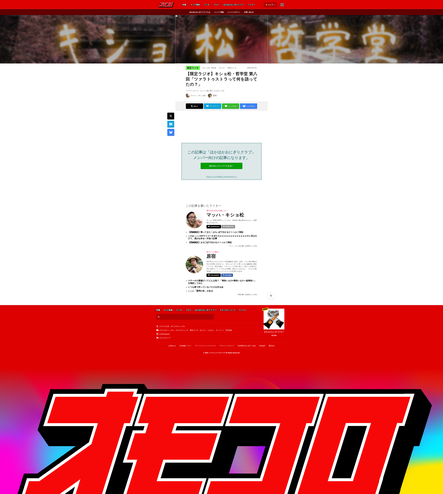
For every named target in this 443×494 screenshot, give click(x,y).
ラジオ (206, 5)
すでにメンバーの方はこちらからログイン (221, 176)
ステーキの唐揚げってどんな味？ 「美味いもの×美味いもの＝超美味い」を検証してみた (222, 281)
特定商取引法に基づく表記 (247, 346)
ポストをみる (194, 100)
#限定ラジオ (231, 68)
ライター (251, 5)
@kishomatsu (214, 226)
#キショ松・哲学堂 (209, 68)
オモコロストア (165, 338)
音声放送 (229, 330)
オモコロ (166, 4)
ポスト (195, 106)
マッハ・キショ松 (198, 95)
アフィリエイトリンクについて (205, 346)
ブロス (216, 5)
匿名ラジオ (194, 330)
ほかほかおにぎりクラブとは (199, 12)
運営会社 (272, 346)
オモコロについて (227, 310)
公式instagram (164, 334)
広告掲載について (185, 346)
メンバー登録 (219, 12)
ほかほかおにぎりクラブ (233, 5)
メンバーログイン (233, 12)
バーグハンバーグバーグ (216, 353)
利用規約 (262, 346)
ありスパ (203, 330)
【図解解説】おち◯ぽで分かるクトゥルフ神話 (210, 242)
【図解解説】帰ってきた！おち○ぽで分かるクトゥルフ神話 (215, 232)
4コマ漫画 (168, 310)
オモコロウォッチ (181, 330)
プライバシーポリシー (226, 346)
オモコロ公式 (164, 326)
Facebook (228, 275)
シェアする (232, 106)
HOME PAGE (229, 226)
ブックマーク (214, 106)
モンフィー (220, 330)
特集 (184, 5)
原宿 (215, 95)
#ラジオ (222, 68)
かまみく (211, 330)
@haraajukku (214, 275)
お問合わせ (172, 346)
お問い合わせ (249, 12)
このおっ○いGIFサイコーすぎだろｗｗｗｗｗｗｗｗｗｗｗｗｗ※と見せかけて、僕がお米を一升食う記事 (222, 237)
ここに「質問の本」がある (200, 291)
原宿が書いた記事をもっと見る (247, 294)
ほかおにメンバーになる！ (221, 166)
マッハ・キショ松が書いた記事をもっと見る (243, 246)
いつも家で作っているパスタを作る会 (205, 287)
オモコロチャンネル (178, 326)
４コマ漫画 (195, 5)
